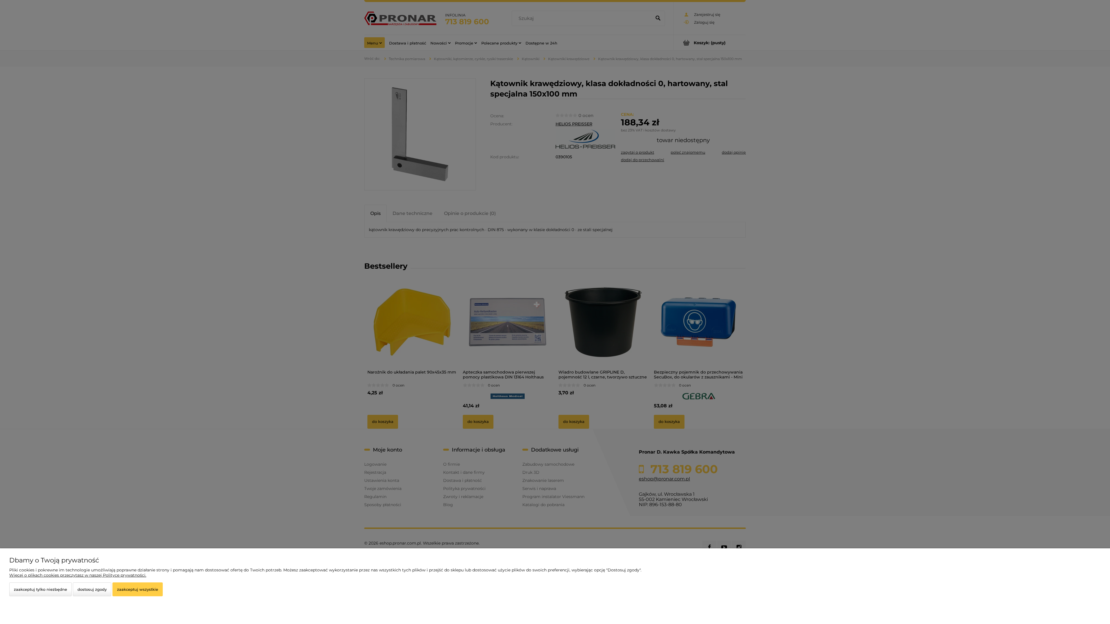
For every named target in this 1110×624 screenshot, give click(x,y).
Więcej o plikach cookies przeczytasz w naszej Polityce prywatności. (77, 575)
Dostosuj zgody (92, 589)
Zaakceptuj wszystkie (137, 589)
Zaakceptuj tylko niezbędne (40, 589)
